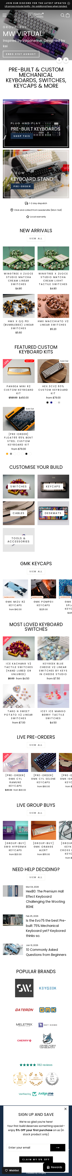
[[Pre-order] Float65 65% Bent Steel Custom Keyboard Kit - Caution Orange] (7, 454)
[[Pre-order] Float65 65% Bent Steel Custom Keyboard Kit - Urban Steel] (18, 454)
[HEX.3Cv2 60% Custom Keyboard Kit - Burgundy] (55, 402)
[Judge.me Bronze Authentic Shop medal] (36, 1079)
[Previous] (59, 60)
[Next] (66, 60)
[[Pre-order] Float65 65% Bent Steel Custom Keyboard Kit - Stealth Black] (26, 454)
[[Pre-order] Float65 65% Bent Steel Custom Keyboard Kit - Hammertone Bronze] (15, 454)
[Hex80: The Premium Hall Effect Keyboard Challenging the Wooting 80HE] (13, 891)
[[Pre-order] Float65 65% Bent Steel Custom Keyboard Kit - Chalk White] (22, 454)
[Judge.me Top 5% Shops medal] (52, 1079)
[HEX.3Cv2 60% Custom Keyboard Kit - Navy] (51, 402)
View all (36, 238)
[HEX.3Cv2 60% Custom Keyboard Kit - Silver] (59, 402)
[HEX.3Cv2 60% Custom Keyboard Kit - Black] (47, 402)
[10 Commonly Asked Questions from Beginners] (13, 949)
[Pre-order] (36, 174)
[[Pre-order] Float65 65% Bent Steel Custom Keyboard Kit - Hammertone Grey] (11, 454)
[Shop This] (36, 123)
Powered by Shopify (36, 1173)
